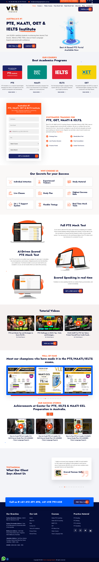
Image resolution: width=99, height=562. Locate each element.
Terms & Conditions (35, 528)
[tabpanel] (23, 380)
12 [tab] (57, 398)
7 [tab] (48, 398)
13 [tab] (58, 398)
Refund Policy (33, 533)
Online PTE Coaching (57, 518)
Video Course (48, 6)
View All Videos (49, 343)
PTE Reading (77, 518)
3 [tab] (41, 398)
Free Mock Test (58, 6)
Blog (83, 6)
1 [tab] (38, 398)
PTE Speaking (77, 526)
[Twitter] (92, 1)
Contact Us (89, 6)
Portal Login (85, 9)
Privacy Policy (33, 531)
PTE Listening (77, 523)
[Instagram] (89, 1)
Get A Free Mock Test (73, 291)
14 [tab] (60, 398)
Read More (11, 92)
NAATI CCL (54, 523)
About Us (78, 6)
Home (34, 6)
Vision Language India (57, 533)
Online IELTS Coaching (57, 520)
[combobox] (11, 131)
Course (39, 6)
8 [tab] (50, 398)
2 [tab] (40, 398)
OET (53, 526)
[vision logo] (12, 8)
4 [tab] (43, 398)
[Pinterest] (92, 2)
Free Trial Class (14, 46)
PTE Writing (76, 520)
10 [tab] (53, 398)
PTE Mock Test (55, 528)
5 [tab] (45, 398)
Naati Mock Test (69, 6)
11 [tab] (55, 398)
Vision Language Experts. (49, 560)
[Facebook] (87, 1)
